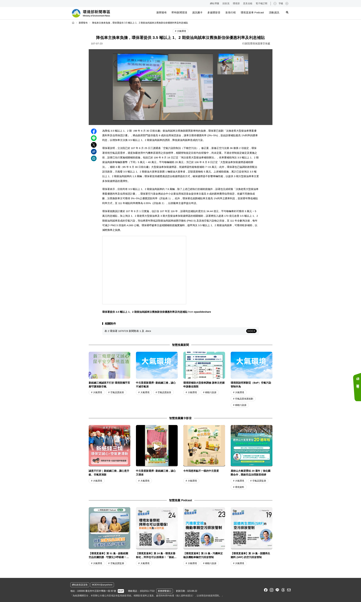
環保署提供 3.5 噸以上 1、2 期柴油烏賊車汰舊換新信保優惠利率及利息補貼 (145, 311)
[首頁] (73, 23)
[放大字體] (287, 3)
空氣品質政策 (117, 392)
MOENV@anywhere (102, 585)
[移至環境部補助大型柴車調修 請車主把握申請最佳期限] (204, 380)
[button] (157, 445)
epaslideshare (202, 311)
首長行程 (230, 12)
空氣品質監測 (259, 481)
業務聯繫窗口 (164, 591)
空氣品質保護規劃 (244, 399)
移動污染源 (210, 392)
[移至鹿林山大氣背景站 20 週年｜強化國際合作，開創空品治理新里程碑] (251, 446)
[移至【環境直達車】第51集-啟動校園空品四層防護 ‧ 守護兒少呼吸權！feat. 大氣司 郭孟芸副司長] (109, 537)
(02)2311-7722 (147, 591)
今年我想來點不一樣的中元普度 (201, 470)
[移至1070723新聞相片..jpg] (232, 64)
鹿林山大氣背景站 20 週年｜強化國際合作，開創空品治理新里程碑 (250, 472)
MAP (120, 591)
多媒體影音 (213, 12)
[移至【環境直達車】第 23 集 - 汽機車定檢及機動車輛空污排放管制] (204, 537)
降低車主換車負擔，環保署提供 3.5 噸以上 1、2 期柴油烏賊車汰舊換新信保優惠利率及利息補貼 (140, 23)
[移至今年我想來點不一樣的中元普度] (204, 446)
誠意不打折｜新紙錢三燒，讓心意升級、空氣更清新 (109, 472)
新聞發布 (161, 12)
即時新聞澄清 (179, 12)
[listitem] (266, 590)
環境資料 (239, 487)
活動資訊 (274, 12)
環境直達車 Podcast (252, 12)
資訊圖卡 (197, 12)
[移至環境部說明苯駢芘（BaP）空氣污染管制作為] (251, 380)
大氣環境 (97, 392)
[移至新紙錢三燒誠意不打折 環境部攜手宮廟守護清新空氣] (109, 380)
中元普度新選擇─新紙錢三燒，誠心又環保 (156, 472)
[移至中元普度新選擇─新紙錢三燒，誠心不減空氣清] (157, 380)
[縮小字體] (275, 3)
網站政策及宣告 (80, 585)
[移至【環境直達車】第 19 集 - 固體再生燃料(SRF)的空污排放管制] (251, 537)
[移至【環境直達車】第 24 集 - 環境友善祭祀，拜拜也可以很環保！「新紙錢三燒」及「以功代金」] (157, 537)
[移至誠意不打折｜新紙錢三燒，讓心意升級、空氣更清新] (109, 446)
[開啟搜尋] (287, 12)
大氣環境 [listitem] (181, 31)
